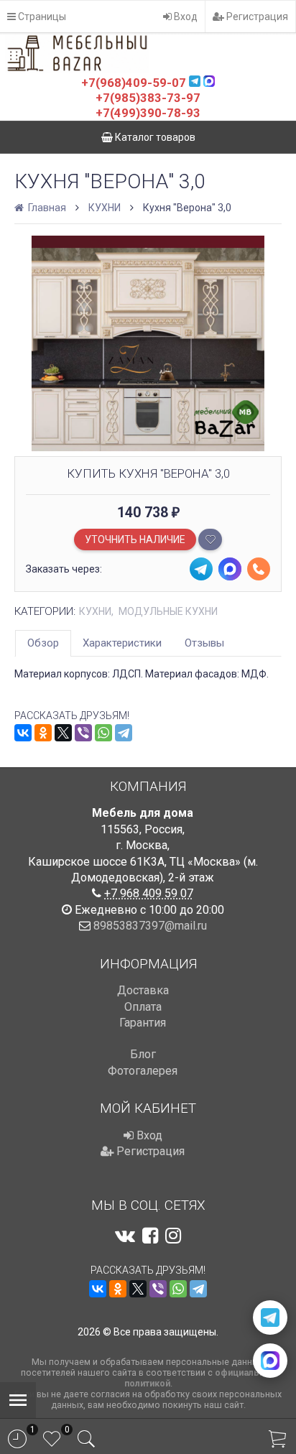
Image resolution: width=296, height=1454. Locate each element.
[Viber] (83, 732)
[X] (63, 732)
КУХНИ (104, 207)
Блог (143, 1054)
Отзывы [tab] (204, 642)
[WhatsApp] (103, 732)
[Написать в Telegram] (270, 1317)
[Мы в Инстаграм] (173, 1235)
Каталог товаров (154, 137)
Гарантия (142, 1022)
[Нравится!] (210, 539)
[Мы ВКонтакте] (125, 1235)
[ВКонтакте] (23, 732)
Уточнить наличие (135, 539)
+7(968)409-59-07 (133, 82)
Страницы (41, 16)
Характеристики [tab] (122, 642)
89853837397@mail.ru (150, 925)
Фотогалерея (142, 1071)
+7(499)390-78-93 (148, 113)
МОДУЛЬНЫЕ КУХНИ (168, 611)
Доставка (143, 990)
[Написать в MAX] (270, 1360)
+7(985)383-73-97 (148, 98)
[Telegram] (123, 732)
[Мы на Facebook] (150, 1235)
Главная (46, 207)
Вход (185, 16)
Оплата (143, 1007)
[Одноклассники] (43, 732)
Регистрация (256, 16)
